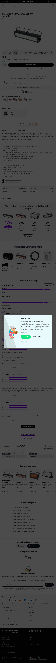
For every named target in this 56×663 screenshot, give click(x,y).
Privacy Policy (47, 345)
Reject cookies (37, 336)
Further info (24, 341)
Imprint (41, 345)
